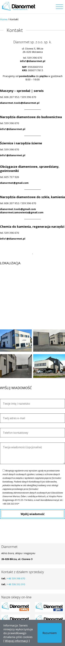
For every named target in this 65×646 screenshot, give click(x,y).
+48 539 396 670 (16, 578)
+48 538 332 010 (16, 584)
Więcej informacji (16, 641)
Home (3, 19)
